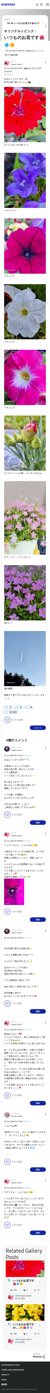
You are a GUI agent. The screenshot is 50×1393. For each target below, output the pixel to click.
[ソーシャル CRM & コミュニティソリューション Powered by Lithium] (39, 1356)
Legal (4, 1380)
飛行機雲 (13, 712)
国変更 (4, 1384)
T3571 (17, 1296)
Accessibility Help (10, 1365)
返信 (38, 823)
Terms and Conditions (12, 1370)
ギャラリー (8, 75)
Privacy (5, 1375)
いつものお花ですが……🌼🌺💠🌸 (23, 1326)
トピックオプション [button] (41, 26)
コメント (38, 728)
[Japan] (8, 4)
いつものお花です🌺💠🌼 (23, 1282)
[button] (41, 62)
